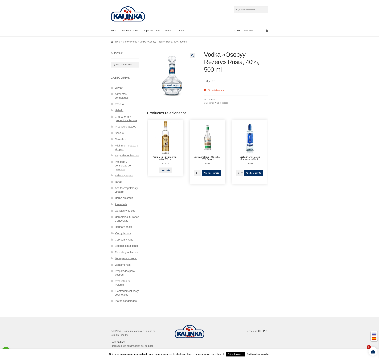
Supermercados (151, 30)
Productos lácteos (125, 126)
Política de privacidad (258, 354)
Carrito (180, 30)
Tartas (118, 181)
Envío (168, 30)
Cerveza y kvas (124, 239)
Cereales (120, 139)
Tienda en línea (130, 30)
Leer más (165, 170)
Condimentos (123, 264)
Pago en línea (118, 342)
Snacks (119, 133)
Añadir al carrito (211, 173)
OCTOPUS (262, 331)
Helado (119, 110)
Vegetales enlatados (127, 155)
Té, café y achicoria (126, 252)
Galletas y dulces (125, 210)
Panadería (121, 204)
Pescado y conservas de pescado (123, 165)
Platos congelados (126, 300)
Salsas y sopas (124, 175)
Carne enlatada (124, 198)
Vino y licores (130, 41)
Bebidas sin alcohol (126, 245)
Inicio (113, 30)
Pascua (119, 104)
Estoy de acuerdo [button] (235, 354)
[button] (192, 55)
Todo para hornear (126, 258)
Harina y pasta (123, 226)
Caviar (119, 87)
